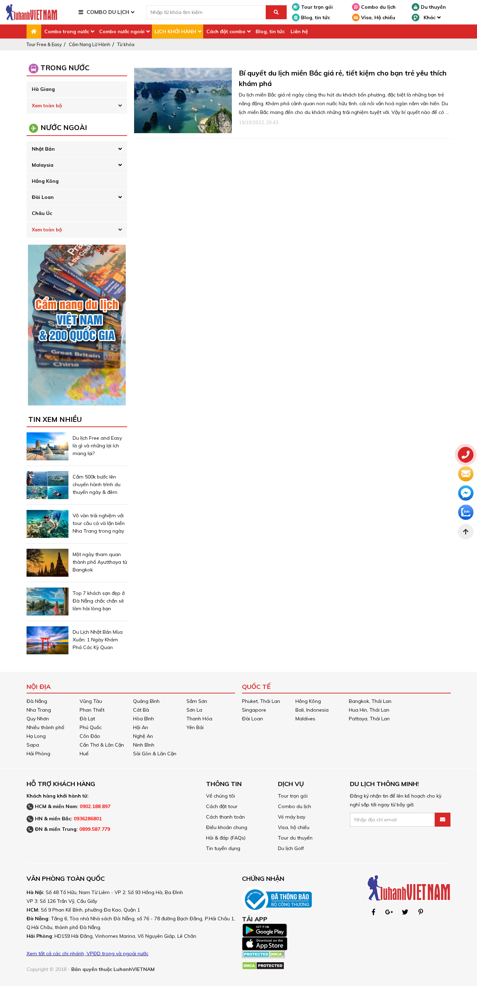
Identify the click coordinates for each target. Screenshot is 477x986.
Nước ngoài (64, 127)
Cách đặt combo (225, 31)
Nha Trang (39, 710)
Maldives (305, 718)
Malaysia (42, 165)
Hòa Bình (143, 718)
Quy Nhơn (38, 718)
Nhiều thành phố (45, 727)
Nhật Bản (43, 149)
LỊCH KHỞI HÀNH (175, 31)
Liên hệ (299, 31)
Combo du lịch (378, 7)
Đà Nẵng (37, 701)
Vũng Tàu (91, 701)
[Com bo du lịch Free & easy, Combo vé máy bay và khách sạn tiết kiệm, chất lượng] (31, 12)
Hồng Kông (45, 181)
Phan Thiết (92, 710)
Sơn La (194, 710)
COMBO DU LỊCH (108, 12)
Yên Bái (195, 727)
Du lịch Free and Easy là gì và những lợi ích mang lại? (97, 445)
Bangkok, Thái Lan (370, 701)
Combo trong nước (66, 31)
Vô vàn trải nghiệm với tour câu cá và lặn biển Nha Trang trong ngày (99, 523)
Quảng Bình (146, 701)
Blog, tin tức (315, 17)
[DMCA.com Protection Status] (263, 953)
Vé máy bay (291, 817)
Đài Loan (43, 197)
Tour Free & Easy (44, 44)
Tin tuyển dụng (223, 848)
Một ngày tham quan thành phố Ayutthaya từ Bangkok (100, 562)
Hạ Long (36, 736)
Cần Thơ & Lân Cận (102, 745)
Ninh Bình (143, 745)
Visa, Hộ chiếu (377, 17)
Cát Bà (141, 710)
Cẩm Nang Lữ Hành (89, 44)
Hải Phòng (38, 753)
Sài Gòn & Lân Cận (154, 753)
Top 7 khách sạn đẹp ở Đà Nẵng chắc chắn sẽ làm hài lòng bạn (99, 601)
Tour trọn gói (316, 7)
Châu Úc (42, 213)
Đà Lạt (87, 718)
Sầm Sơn (196, 701)
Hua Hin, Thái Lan (369, 710)
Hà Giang (43, 89)
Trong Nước (65, 67)
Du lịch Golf (291, 848)
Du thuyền (432, 7)
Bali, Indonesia (312, 710)
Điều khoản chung (226, 827)
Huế (84, 753)
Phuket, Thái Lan (261, 701)
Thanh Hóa (199, 718)
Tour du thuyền (295, 838)
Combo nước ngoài (122, 31)
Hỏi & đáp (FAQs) (225, 838)
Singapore (254, 710)
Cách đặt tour (221, 806)
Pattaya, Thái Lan (369, 718)
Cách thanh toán (225, 817)
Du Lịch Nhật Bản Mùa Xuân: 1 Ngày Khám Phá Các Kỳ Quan (98, 639)
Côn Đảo (90, 736)
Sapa (33, 745)
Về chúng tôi (220, 796)
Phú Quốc (91, 727)
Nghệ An (143, 736)
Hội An (140, 727)
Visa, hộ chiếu (293, 827)
